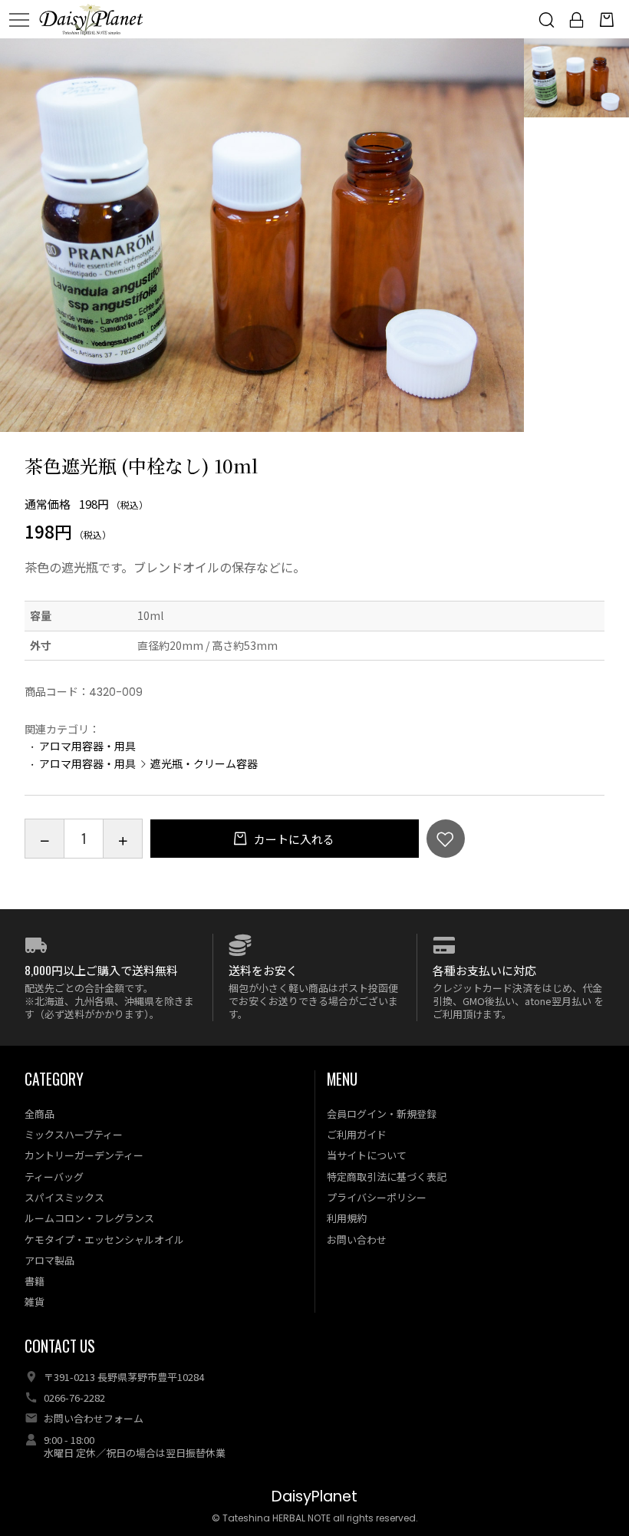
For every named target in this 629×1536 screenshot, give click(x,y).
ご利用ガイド (357, 1134)
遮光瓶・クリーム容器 (204, 763)
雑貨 (34, 1301)
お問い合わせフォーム (93, 1418)
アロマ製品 (49, 1260)
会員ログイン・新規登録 (381, 1113)
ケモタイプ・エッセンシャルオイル (104, 1239)
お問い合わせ (357, 1239)
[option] (262, 235)
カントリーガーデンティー (84, 1155)
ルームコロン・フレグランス (89, 1218)
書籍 (34, 1281)
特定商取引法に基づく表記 (386, 1176)
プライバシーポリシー (376, 1197)
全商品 (39, 1113)
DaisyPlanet (314, 1496)
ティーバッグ (54, 1176)
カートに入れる (293, 839)
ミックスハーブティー (74, 1134)
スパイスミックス (64, 1197)
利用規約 (347, 1218)
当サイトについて (367, 1155)
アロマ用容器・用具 (87, 745)
